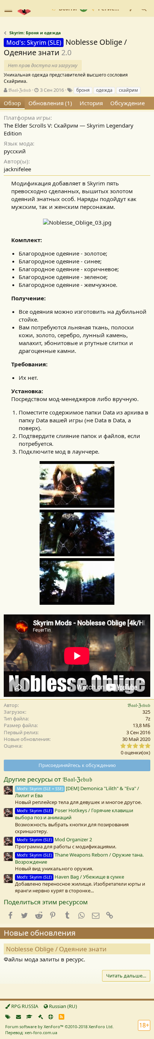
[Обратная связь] (18, 1017)
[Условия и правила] (29, 1017)
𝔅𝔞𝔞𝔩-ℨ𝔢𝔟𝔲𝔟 (19, 90)
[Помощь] (51, 1017)
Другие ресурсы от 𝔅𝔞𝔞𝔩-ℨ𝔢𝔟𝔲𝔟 (48, 779)
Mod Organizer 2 (54, 839)
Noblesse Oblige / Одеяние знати (56, 949)
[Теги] (8, 1017)
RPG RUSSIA (24, 1006)
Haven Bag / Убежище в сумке (70, 876)
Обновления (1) (50, 103)
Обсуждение (127, 103)
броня (83, 90)
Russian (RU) (62, 1006)
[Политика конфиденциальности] (40, 1017)
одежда (104, 90)
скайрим (128, 90)
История (91, 103)
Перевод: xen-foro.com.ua (31, 1032)
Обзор (12, 103)
